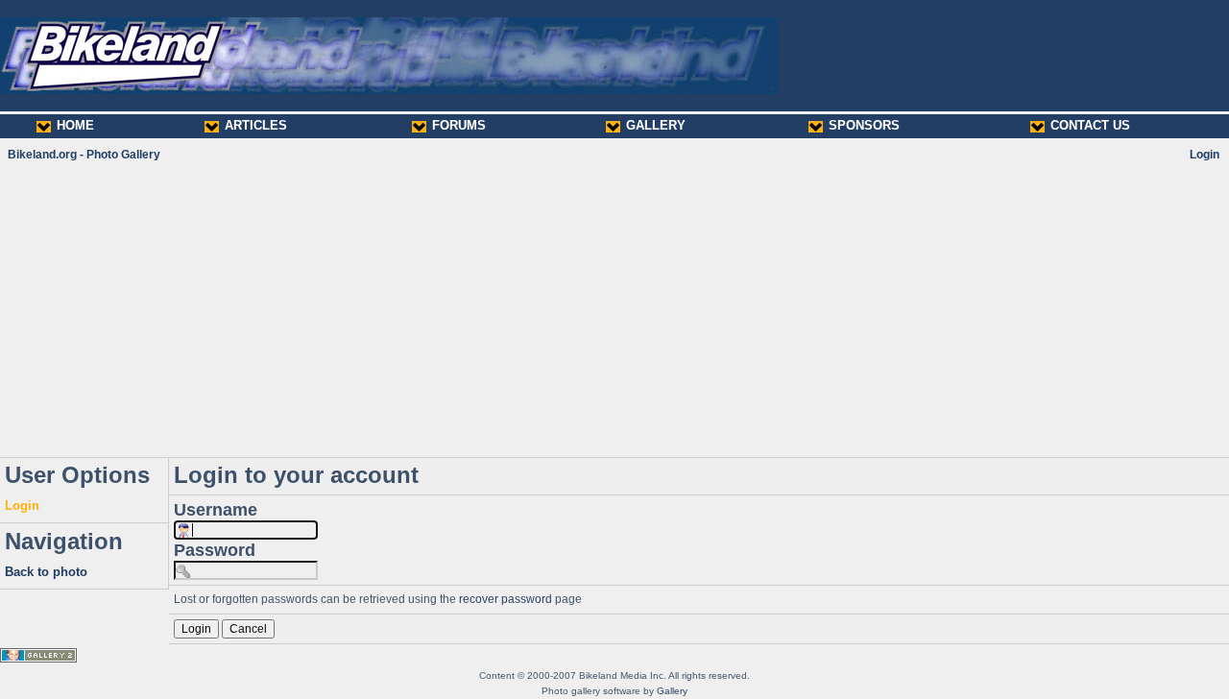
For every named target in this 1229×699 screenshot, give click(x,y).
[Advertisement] (614, 309)
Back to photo (46, 572)
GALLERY (656, 125)
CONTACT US (1090, 125)
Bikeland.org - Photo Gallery (84, 154)
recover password (505, 599)
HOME (75, 125)
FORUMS (459, 125)
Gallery (672, 691)
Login (1204, 154)
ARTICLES (256, 125)
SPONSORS (864, 125)
